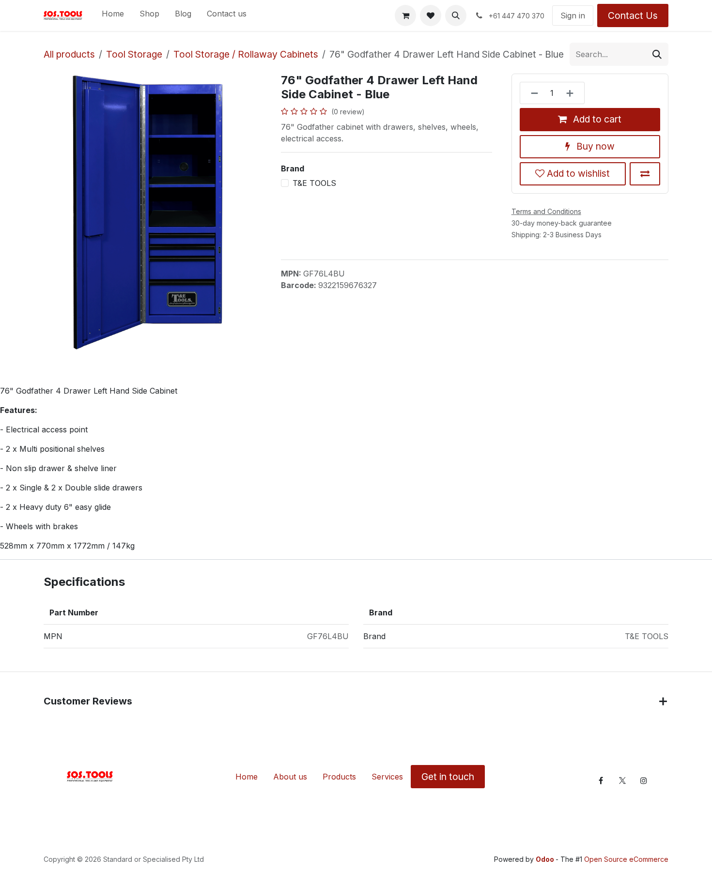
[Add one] (572, 93)
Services (387, 776)
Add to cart (596, 119)
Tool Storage (134, 54)
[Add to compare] (645, 173)
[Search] (657, 54)
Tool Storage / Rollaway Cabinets (245, 54)
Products (339, 776)
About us (290, 776)
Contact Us (633, 15)
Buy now (594, 146)
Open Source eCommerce (626, 859)
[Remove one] (531, 93)
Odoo (546, 859)
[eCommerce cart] (405, 15)
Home (246, 776)
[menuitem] (113, 15)
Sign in (572, 15)
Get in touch (447, 776)
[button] (455, 15)
